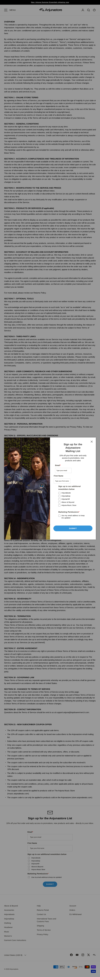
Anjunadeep (65, 496)
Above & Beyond (67, 502)
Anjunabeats (66, 493)
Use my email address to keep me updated (73, 517)
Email (58, 465)
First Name (58, 476)
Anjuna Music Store (68, 505)
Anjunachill (65, 499)
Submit (73, 528)
